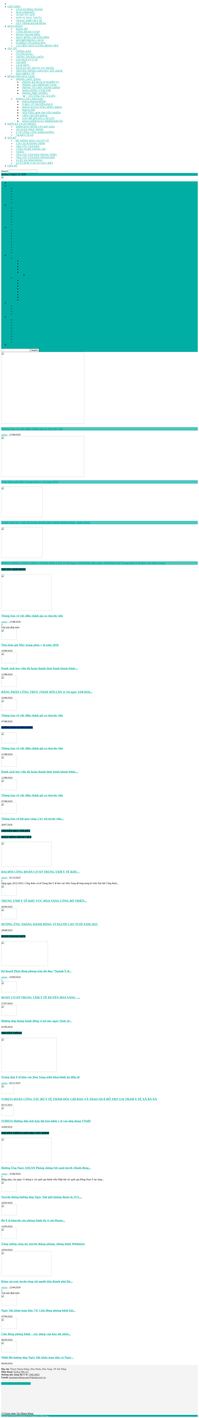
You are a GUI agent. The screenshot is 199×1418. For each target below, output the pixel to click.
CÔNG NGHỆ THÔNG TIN (31, 149)
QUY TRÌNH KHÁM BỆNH (31, 23)
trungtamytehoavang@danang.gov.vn (27, 1377)
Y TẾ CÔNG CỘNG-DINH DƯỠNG (35, 132)
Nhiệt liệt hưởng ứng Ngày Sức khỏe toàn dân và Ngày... (37, 1357)
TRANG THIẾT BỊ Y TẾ (29, 20)
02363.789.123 (21, 1372)
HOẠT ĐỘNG (15, 26)
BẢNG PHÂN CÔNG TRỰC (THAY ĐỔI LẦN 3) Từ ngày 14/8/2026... (47, 692)
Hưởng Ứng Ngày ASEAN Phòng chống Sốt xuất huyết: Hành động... (46, 1167)
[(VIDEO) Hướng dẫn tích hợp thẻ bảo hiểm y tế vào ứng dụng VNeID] (7, 1115)
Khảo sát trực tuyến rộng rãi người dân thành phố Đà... (37, 1281)
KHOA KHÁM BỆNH (34, 101)
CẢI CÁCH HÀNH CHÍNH (30, 143)
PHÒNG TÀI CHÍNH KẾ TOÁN (39, 84)
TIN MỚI (21, 62)
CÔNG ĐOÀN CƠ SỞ (28, 31)
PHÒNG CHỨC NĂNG (28, 79)
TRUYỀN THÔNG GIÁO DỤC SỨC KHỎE (39, 71)
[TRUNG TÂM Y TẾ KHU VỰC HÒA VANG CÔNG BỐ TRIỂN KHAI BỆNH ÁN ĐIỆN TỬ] (9, 894)
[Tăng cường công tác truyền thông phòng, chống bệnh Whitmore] (9, 1238)
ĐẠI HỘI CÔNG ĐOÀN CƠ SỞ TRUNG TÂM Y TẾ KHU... (40, 871)
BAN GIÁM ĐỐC (25, 12)
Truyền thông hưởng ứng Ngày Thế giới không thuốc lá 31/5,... (41, 1197)
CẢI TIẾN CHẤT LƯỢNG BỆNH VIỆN (37, 45)
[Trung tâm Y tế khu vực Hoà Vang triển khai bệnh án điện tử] (29, 1071)
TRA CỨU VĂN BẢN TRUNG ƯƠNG (36, 154)
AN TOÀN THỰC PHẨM (29, 129)
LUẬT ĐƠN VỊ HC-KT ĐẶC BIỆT (34, 163)
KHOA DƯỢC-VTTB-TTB (36, 90)
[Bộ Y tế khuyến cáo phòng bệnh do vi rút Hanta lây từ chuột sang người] (9, 1214)
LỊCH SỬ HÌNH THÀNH (29, 9)
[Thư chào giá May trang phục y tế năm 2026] (42, 475)
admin (4, 434)
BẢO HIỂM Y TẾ (25, 73)
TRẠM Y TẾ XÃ (25, 135)
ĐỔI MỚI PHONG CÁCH (29, 40)
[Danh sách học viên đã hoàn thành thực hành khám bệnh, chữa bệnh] (21, 516)
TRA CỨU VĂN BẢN (27, 146)
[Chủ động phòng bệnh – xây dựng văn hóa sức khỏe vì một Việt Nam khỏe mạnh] (9, 1328)
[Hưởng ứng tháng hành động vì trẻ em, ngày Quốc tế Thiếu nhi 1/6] (9, 1015)
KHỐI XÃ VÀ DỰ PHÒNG (21, 124)
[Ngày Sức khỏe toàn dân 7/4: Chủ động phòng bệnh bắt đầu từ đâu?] (9, 1304)
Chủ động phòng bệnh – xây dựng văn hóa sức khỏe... (36, 1334)
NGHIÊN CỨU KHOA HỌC (31, 43)
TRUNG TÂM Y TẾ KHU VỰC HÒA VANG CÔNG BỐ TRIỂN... (44, 900)
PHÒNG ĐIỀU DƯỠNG (35, 93)
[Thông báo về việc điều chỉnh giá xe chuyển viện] (42, 422)
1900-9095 (34, 1374)
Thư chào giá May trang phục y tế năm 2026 (30, 481)
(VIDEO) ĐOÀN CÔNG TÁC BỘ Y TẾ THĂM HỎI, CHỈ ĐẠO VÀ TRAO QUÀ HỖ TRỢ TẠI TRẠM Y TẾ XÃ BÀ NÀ (79, 1099)
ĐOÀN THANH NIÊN (28, 34)
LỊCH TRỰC (23, 65)
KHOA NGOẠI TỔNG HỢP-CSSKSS (42, 107)
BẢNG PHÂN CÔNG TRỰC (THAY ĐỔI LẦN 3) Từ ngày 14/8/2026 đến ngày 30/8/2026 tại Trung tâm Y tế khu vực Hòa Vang (83, 563)
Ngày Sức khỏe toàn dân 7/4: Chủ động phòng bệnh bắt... (38, 1310)
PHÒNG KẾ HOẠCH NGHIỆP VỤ (40, 82)
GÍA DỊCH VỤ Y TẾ (27, 59)
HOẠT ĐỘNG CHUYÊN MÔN (32, 37)
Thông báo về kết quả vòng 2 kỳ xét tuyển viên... (32, 818)
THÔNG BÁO (23, 51)
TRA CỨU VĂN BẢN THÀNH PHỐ (35, 157)
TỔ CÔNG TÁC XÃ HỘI (41, 96)
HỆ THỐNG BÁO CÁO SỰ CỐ (32, 140)
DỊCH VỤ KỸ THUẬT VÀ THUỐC (35, 68)
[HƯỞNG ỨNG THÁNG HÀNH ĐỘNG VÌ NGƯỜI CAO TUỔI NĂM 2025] (9, 918)
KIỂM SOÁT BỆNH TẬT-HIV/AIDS (35, 126)
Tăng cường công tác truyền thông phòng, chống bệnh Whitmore (43, 1243)
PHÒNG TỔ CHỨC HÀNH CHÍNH (41, 87)
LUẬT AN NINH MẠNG (29, 160)
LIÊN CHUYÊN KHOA (35, 115)
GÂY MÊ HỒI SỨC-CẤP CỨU (38, 118)
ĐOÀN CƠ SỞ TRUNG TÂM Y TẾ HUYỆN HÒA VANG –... (40, 997)
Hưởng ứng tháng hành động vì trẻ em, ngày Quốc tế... (36, 1020)
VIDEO (20, 152)
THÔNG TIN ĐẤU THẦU (30, 57)
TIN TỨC (12, 48)
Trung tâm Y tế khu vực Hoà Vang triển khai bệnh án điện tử (40, 1077)
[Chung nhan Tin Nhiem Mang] (17, 1413)
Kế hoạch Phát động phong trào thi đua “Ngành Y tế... (36, 971)
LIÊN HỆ (12, 165)
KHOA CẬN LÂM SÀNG (29, 98)
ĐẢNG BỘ (22, 29)
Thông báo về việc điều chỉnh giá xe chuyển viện (32, 428)
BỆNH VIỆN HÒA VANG (21, 76)
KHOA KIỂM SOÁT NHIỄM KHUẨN (42, 121)
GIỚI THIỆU (14, 6)
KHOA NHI (28, 110)
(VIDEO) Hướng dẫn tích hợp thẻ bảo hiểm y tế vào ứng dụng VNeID (46, 1121)
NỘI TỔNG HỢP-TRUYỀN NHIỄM (41, 112)
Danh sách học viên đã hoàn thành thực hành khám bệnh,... (39, 668)
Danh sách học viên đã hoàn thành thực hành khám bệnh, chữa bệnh (45, 522)
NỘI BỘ (11, 138)
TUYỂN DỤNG (24, 54)
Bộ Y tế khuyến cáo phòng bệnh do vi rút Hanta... (33, 1220)
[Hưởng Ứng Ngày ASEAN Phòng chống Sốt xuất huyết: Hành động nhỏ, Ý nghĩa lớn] (26, 1161)
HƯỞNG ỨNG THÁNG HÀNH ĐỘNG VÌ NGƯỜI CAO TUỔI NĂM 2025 (49, 924)
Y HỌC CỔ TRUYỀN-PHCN (37, 104)
